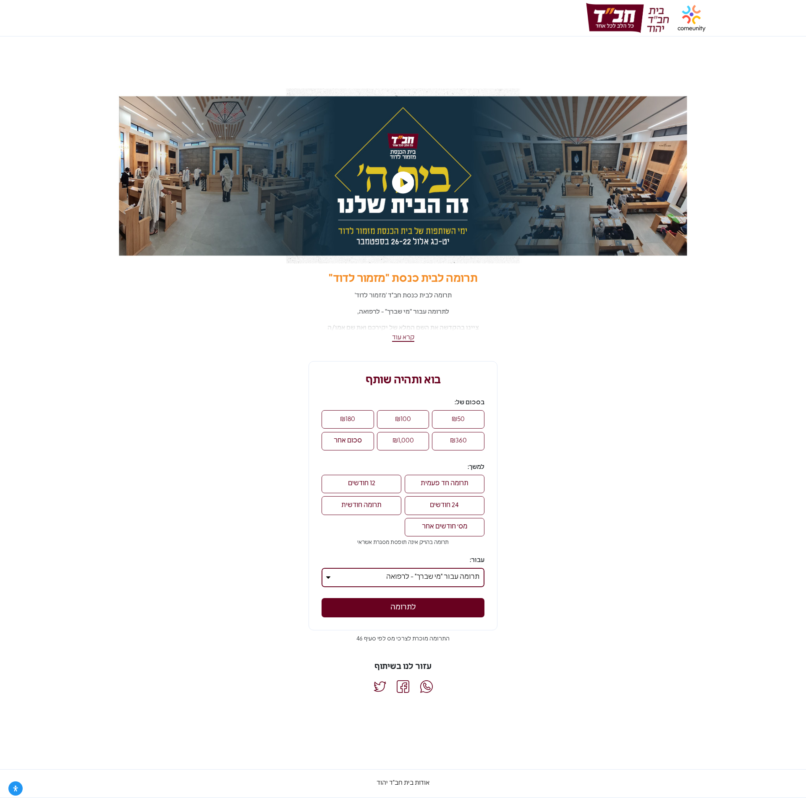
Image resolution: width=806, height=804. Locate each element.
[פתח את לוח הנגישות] (15, 788)
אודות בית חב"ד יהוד (403, 783)
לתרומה (403, 607)
